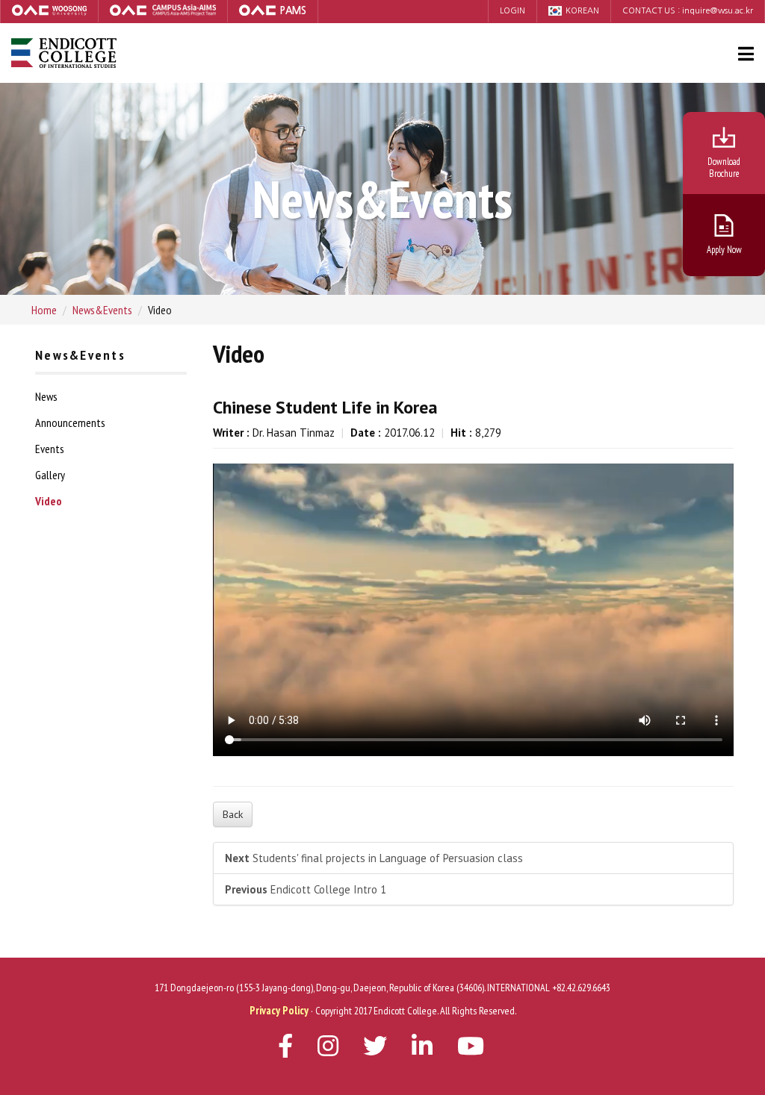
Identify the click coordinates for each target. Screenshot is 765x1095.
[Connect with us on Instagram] (328, 1050)
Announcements (70, 422)
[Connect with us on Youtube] (422, 1050)
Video (48, 500)
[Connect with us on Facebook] (285, 1050)
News (46, 396)
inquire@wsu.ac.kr (717, 11)
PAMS (292, 11)
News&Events (102, 309)
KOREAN (582, 11)
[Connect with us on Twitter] (375, 1050)
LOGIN (512, 11)
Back (233, 814)
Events (49, 448)
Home (44, 309)
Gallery (50, 474)
